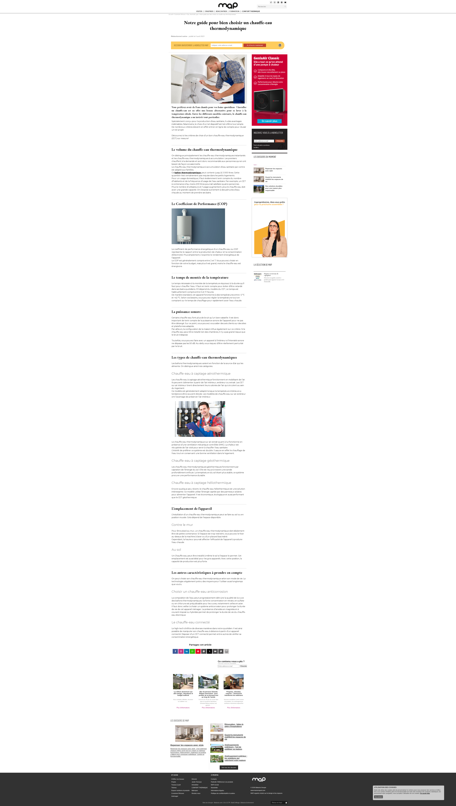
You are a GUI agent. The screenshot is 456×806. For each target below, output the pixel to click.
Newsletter (214, 788)
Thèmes (174, 788)
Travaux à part (176, 785)
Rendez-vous (196, 793)
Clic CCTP (226, 803)
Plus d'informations (183, 708)
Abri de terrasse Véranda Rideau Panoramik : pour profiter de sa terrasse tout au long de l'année (208, 694)
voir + (255, 165)
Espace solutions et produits (180, 790)
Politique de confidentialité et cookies (223, 793)
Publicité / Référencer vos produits (222, 782)
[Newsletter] (285, 2)
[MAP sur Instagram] (274, 2)
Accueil (171, 14)
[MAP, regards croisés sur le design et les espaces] (228, 5)
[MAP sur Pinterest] (281, 2)
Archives (256, 147)
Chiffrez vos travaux (177, 779)
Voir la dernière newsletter (262, 145)
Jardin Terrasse (197, 782)
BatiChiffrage (235, 803)
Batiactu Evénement (247, 803)
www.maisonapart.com (258, 790)
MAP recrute (215, 785)
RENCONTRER (221, 11)
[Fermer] (279, 45)
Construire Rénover (180, 14)
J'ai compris (378, 797)
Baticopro (195, 790)
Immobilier (195, 785)
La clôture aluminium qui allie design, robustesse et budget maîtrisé (183, 693)
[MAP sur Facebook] (271, 2)
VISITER (199, 11)
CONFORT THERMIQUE (251, 11)
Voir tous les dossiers (228, 767)
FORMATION (234, 11)
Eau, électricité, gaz (192, 14)
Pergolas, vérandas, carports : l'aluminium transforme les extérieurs (234, 693)
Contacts (214, 779)
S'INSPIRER (209, 11)
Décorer (194, 779)
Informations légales (217, 790)
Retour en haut (277, 803)
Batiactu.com (218, 803)
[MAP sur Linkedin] (278, 2)
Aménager (174, 796)
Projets (173, 782)
